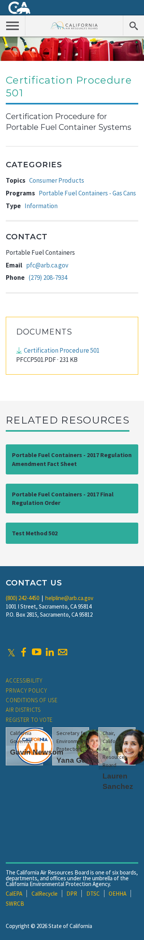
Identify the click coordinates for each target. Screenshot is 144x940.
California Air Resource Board (74, 25)
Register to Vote (29, 719)
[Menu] (12, 25)
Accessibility (24, 680)
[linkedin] (50, 652)
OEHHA (117, 893)
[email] (63, 652)
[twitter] (11, 652)
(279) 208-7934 (47, 277)
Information (41, 206)
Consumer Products (56, 180)
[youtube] (36, 652)
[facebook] (23, 652)
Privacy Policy (26, 690)
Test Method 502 (35, 533)
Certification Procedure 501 (61, 350)
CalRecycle (44, 893)
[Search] (133, 25)
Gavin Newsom (36, 752)
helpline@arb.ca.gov (69, 598)
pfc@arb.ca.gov (47, 265)
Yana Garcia (77, 760)
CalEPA (14, 893)
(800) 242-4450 (22, 598)
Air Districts (23, 709)
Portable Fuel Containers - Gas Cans (87, 193)
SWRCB (15, 903)
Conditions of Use (32, 700)
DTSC (93, 893)
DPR (71, 893)
